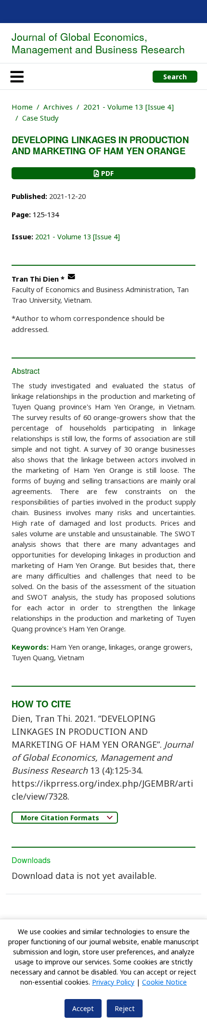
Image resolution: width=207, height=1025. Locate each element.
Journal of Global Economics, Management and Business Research (98, 42)
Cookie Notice (164, 982)
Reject (125, 1008)
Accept (83, 1008)
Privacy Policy (113, 982)
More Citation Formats (61, 817)
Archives (58, 106)
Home (22, 106)
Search (175, 76)
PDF (106, 173)
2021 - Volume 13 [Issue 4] (128, 106)
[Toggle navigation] (17, 76)
